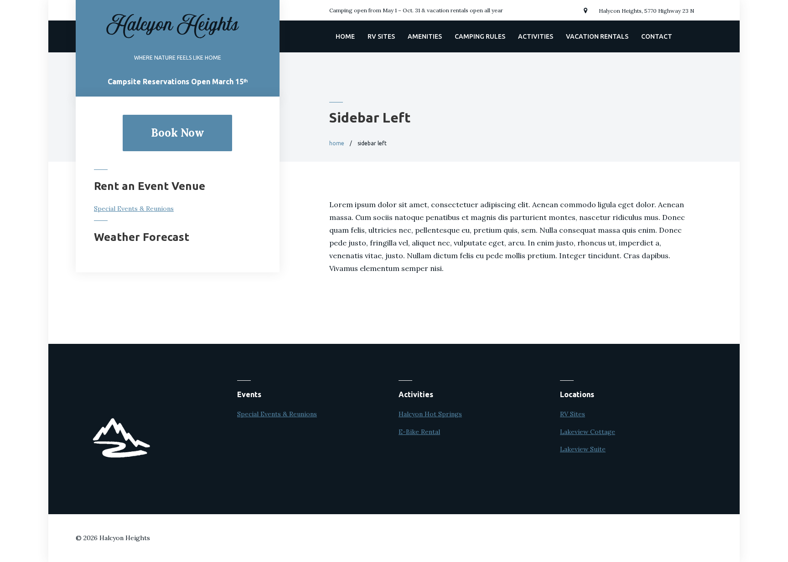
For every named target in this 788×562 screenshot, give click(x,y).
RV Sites (381, 36)
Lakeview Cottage (587, 432)
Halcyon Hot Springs (430, 414)
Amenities (425, 36)
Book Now (177, 133)
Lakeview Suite (583, 449)
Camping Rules (480, 36)
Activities (535, 36)
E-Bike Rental (419, 432)
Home (345, 36)
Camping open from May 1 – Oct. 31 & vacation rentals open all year (416, 10)
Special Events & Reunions (134, 208)
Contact (656, 36)
